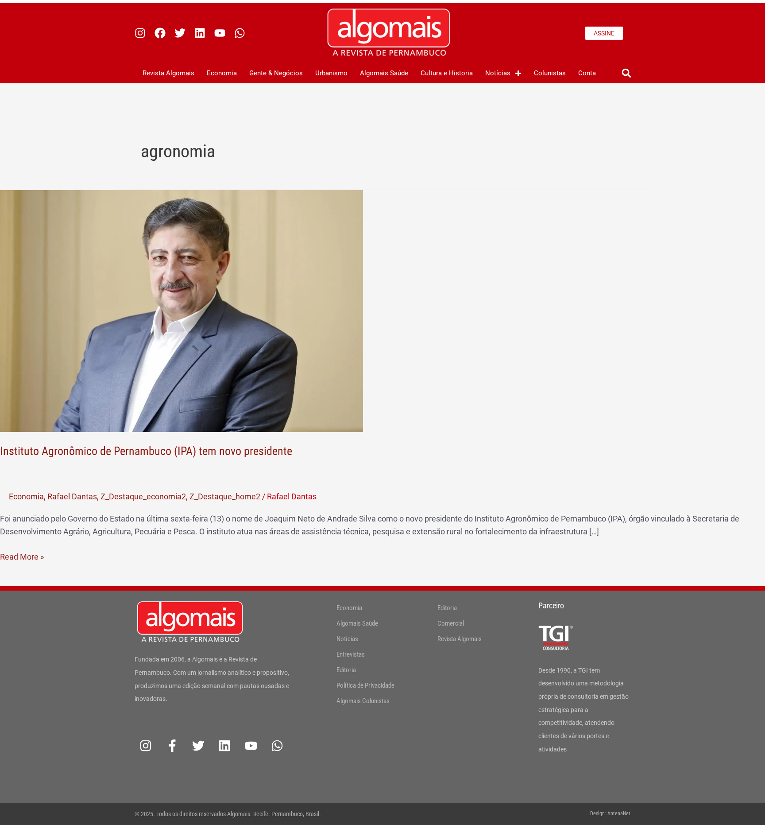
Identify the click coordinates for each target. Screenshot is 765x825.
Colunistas (550, 73)
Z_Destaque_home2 (224, 496)
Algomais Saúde (384, 73)
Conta (587, 73)
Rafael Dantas (72, 496)
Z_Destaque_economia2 (143, 496)
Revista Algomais (168, 73)
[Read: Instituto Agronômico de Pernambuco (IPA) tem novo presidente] (181, 310)
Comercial (450, 623)
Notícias (497, 73)
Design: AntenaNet (610, 813)
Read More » (22, 555)
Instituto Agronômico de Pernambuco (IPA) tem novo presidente (146, 451)
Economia (222, 73)
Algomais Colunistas (363, 701)
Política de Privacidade (365, 685)
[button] (626, 73)
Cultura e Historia (447, 73)
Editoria (346, 670)
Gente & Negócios (276, 73)
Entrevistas (350, 654)
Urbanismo (331, 73)
